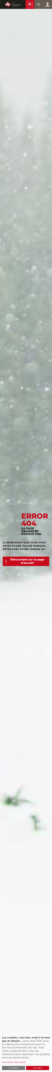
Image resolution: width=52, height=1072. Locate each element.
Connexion (47, 4)
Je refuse (13, 1068)
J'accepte (37, 1068)
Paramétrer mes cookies (14, 1062)
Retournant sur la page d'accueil (27, 561)
